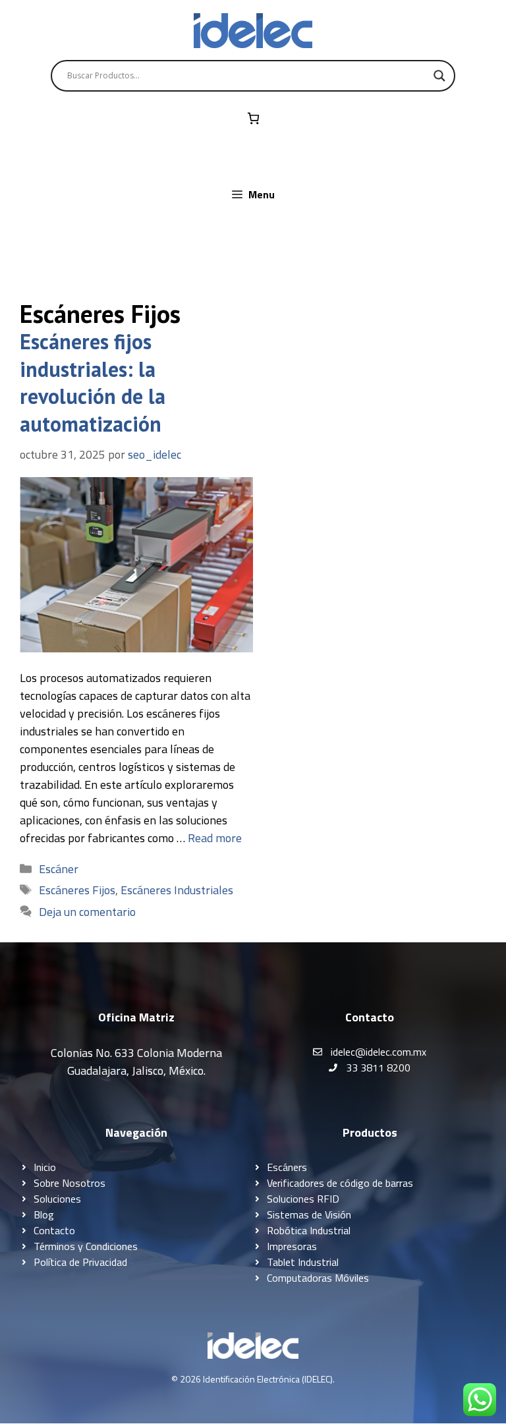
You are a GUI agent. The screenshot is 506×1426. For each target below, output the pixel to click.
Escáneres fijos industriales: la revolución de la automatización (92, 383)
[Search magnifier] (439, 76)
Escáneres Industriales (177, 890)
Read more (215, 838)
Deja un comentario (87, 912)
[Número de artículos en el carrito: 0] (253, 118)
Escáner (58, 869)
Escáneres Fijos (77, 890)
